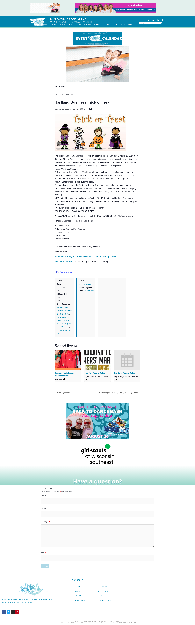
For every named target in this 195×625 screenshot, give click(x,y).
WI (58, 333)
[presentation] (68, 360)
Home (54, 25)
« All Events (60, 86)
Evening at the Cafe (65, 392)
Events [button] (71, 25)
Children (60, 310)
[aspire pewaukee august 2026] (45, 7)
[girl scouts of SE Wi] (97, 454)
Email (44, 508)
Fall (68, 314)
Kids (65, 320)
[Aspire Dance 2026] (97, 63)
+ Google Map (88, 290)
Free (64, 317)
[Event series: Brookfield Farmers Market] (86, 380)
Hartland (60, 320)
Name (44, 495)
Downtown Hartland (85, 284)
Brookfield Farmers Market (94, 373)
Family (59, 317)
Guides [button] (108, 25)
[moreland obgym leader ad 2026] (115, 7)
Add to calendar (66, 272)
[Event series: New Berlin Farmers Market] (116, 380)
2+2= (43, 552)
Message (45, 521)
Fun (68, 317)
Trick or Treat (64, 327)
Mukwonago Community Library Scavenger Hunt (118, 392)
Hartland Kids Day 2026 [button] (89, 25)
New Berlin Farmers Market (124, 373)
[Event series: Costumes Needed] (64, 379)
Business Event (62, 307)
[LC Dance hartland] (97, 421)
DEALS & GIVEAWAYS (124, 25)
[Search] (162, 23)
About (62, 25)
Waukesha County (63, 330)
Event (64, 314)
